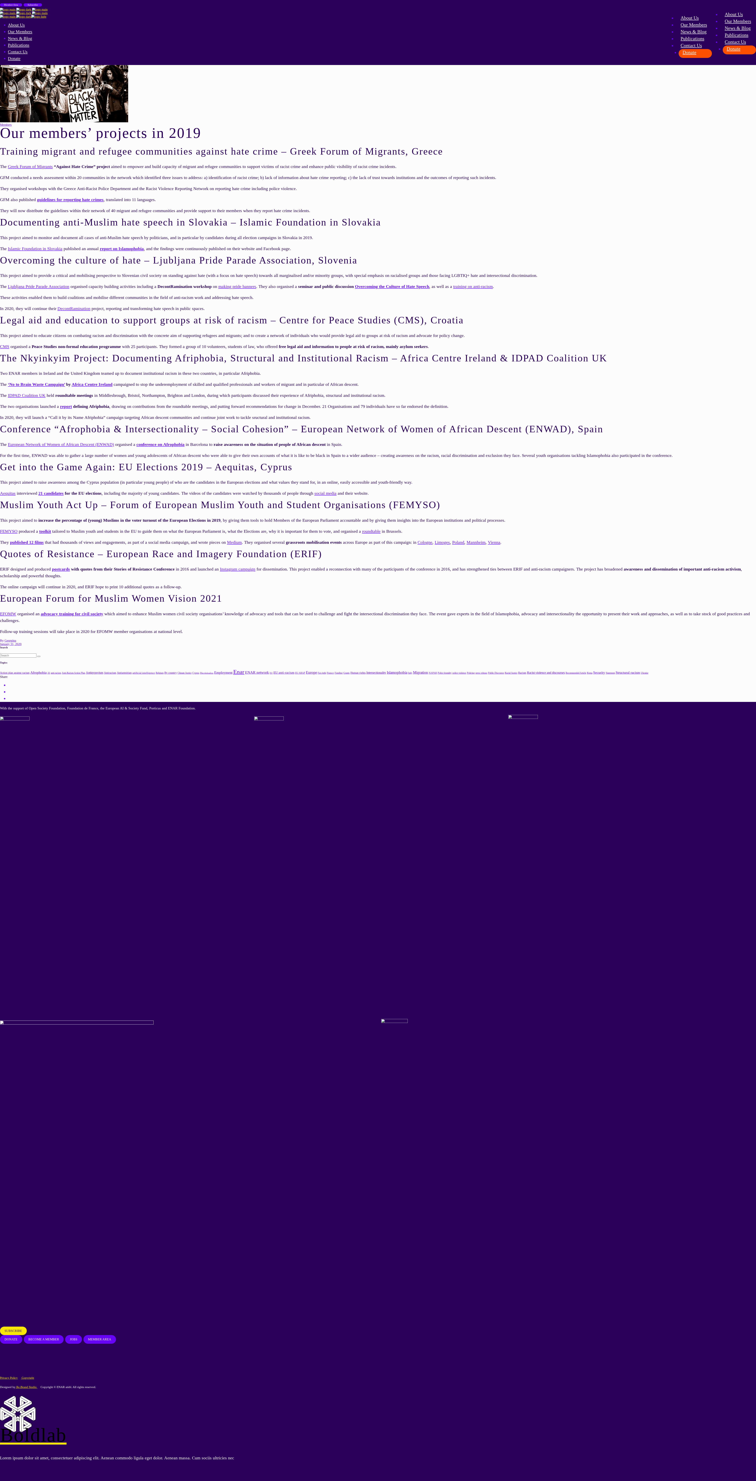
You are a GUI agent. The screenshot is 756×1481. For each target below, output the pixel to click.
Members (6, 124)
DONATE (11, 1339)
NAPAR (433, 673)
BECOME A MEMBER (43, 1339)
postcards (61, 569)
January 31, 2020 (10, 644)
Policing (471, 673)
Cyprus (195, 673)
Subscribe (33, 4)
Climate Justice (185, 673)
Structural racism (628, 673)
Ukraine (644, 673)
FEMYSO (9, 531)
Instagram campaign (237, 569)
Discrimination (206, 673)
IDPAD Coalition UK (26, 395)
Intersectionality (376, 672)
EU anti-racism (283, 673)
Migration (420, 672)
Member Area (11, 4)
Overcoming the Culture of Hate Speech (392, 286)
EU (271, 673)
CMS (4, 346)
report (66, 406)
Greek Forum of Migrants (30, 166)
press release (481, 673)
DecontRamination (73, 308)
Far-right (322, 673)
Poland (458, 542)
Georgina (10, 640)
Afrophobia (38, 673)
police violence (459, 673)
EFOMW (8, 613)
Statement (610, 673)
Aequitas (8, 493)
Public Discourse (496, 673)
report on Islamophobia (122, 248)
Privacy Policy (9, 1377)
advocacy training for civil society (72, 613)
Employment (223, 673)
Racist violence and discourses (546, 672)
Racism (522, 672)
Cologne (425, 542)
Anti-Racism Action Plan (73, 673)
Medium (234, 542)
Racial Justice (511, 673)
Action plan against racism (15, 672)
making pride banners (237, 286)
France (330, 672)
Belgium (160, 673)
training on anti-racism (473, 286)
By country (170, 672)
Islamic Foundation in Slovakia (35, 248)
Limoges (442, 542)
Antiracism (110, 672)
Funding (339, 673)
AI (48, 673)
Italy (410, 673)
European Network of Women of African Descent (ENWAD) (61, 444)
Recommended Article (576, 673)
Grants (346, 673)
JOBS (73, 1339)
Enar (238, 672)
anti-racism (56, 673)
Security (599, 673)
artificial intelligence (143, 672)
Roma (589, 673)
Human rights (358, 672)
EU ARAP (300, 673)
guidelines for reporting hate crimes (70, 199)
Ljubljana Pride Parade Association (38, 286)
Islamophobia (397, 672)
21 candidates (51, 493)
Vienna (494, 542)
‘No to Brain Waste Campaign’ (36, 384)
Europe (311, 672)
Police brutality (445, 673)
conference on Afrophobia (160, 444)
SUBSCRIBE (13, 1331)
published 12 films (27, 542)
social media (325, 493)
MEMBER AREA (99, 1339)
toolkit (45, 531)
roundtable (371, 531)
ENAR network (257, 672)
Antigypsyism (94, 672)
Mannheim (476, 542)
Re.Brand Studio (26, 1387)
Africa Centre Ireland (92, 384)
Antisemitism (124, 672)
